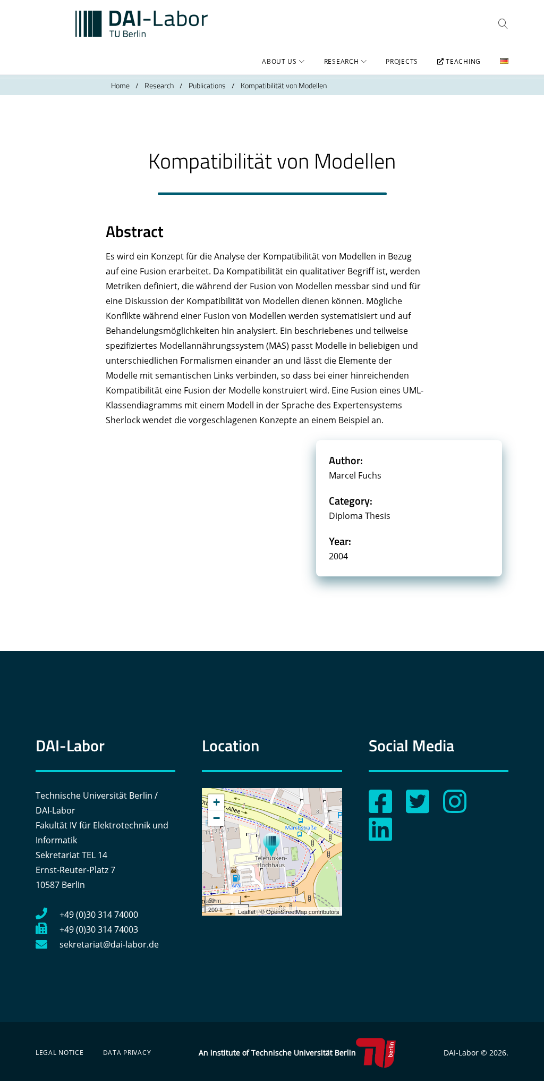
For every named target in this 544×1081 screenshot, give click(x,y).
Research (341, 61)
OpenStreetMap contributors (302, 911)
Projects (402, 61)
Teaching (462, 61)
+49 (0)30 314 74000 (99, 914)
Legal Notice (60, 1052)
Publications (207, 85)
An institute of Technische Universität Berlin (277, 1053)
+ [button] (216, 802)
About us (279, 61)
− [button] (216, 818)
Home (120, 85)
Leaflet (247, 911)
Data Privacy (127, 1052)
